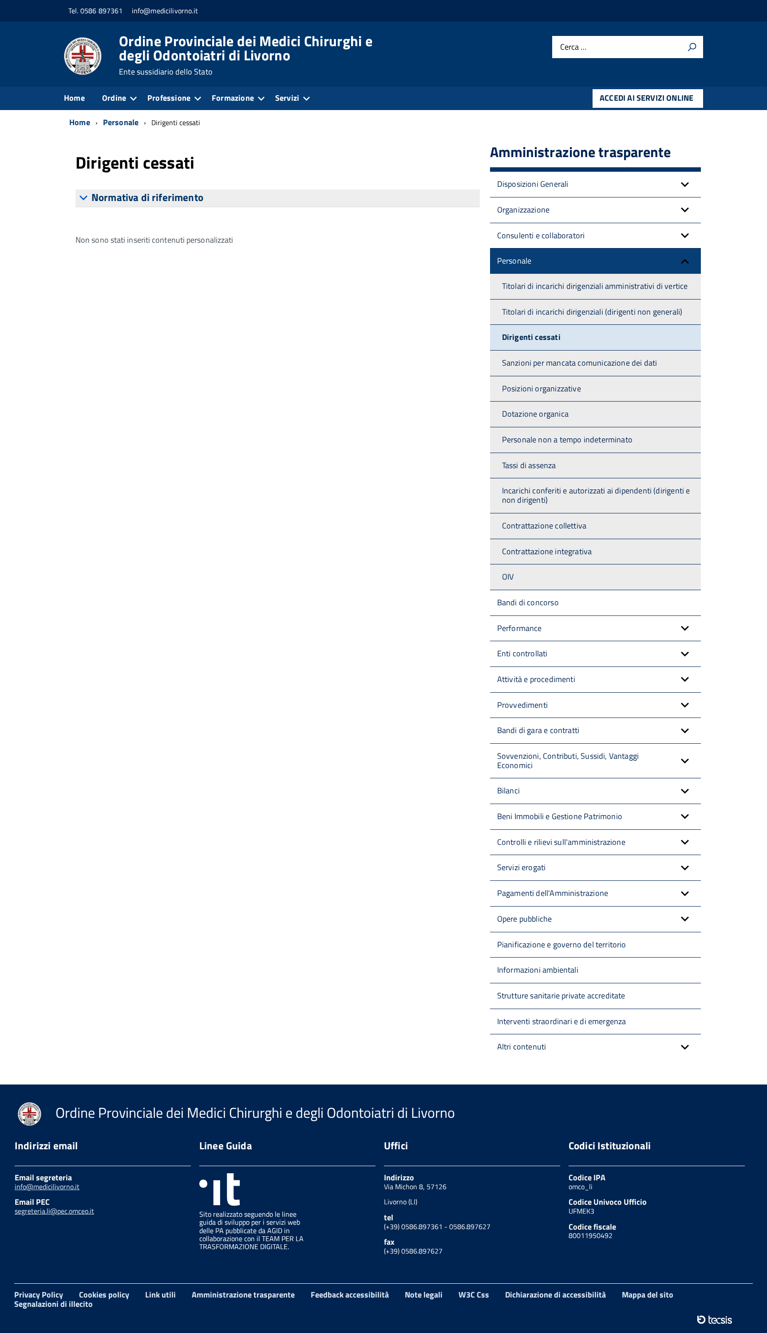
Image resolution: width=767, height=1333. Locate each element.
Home (74, 98)
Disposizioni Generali (533, 184)
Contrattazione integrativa (547, 551)
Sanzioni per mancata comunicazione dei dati (579, 363)
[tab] (277, 198)
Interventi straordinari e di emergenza (561, 1021)
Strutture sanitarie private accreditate (561, 996)
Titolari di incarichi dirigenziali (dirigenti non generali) (592, 312)
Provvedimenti (522, 705)
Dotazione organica (535, 414)
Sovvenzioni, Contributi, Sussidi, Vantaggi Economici (568, 760)
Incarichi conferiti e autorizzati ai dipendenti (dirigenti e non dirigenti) (596, 495)
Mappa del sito (647, 1295)
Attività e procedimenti (536, 679)
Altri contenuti (521, 1047)
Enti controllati (522, 653)
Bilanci (508, 791)
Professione (168, 98)
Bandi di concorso (528, 602)
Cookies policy (104, 1295)
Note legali (424, 1295)
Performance (519, 628)
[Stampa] (692, 47)
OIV (508, 577)
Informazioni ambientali (537, 970)
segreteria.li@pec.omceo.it (54, 1211)
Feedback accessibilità (350, 1295)
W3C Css (474, 1295)
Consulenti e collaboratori (541, 235)
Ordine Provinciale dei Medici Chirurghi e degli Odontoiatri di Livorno (245, 55)
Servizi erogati (521, 867)
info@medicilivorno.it (47, 1186)
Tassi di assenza (529, 465)
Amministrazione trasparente (243, 1295)
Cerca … (573, 47)
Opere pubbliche (524, 919)
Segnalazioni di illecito (53, 1304)
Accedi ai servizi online (646, 98)
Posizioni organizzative (541, 388)
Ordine (114, 98)
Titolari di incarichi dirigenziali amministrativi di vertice (595, 286)
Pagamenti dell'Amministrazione (552, 893)
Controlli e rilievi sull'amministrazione (561, 842)
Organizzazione (523, 210)
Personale (514, 261)
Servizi (287, 98)
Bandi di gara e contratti (538, 730)
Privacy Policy (38, 1295)
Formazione (233, 98)
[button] (685, 184)
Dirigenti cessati (531, 337)
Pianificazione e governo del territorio (561, 944)
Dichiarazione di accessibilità (555, 1295)
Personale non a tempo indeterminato (567, 440)
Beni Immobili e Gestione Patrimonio (559, 816)
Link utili (160, 1295)
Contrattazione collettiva (544, 526)
